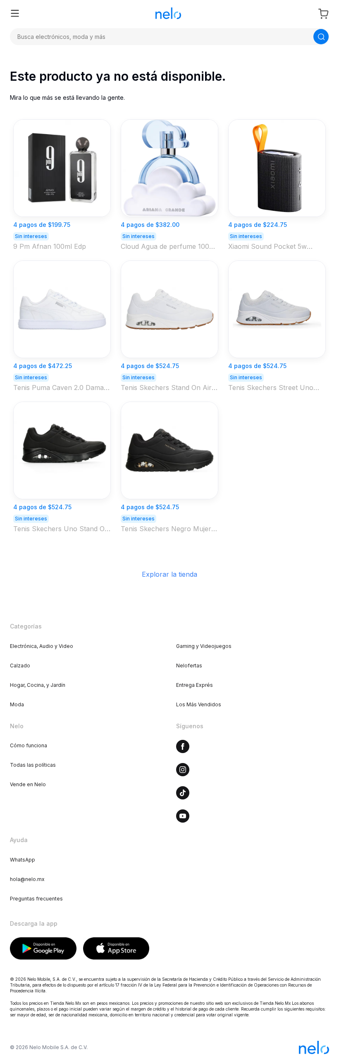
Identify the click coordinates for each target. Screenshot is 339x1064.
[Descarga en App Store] (116, 948)
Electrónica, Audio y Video (41, 646)
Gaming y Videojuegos (204, 646)
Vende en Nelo (28, 784)
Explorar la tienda (169, 574)
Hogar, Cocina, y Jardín (37, 685)
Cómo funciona (28, 745)
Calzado (20, 665)
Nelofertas (189, 665)
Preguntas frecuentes (36, 898)
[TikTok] (182, 792)
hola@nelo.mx (27, 879)
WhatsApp (22, 860)
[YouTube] (182, 816)
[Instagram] (182, 769)
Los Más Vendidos (198, 704)
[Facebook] (182, 746)
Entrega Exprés (194, 685)
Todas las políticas (33, 765)
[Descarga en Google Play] (43, 948)
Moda (17, 704)
